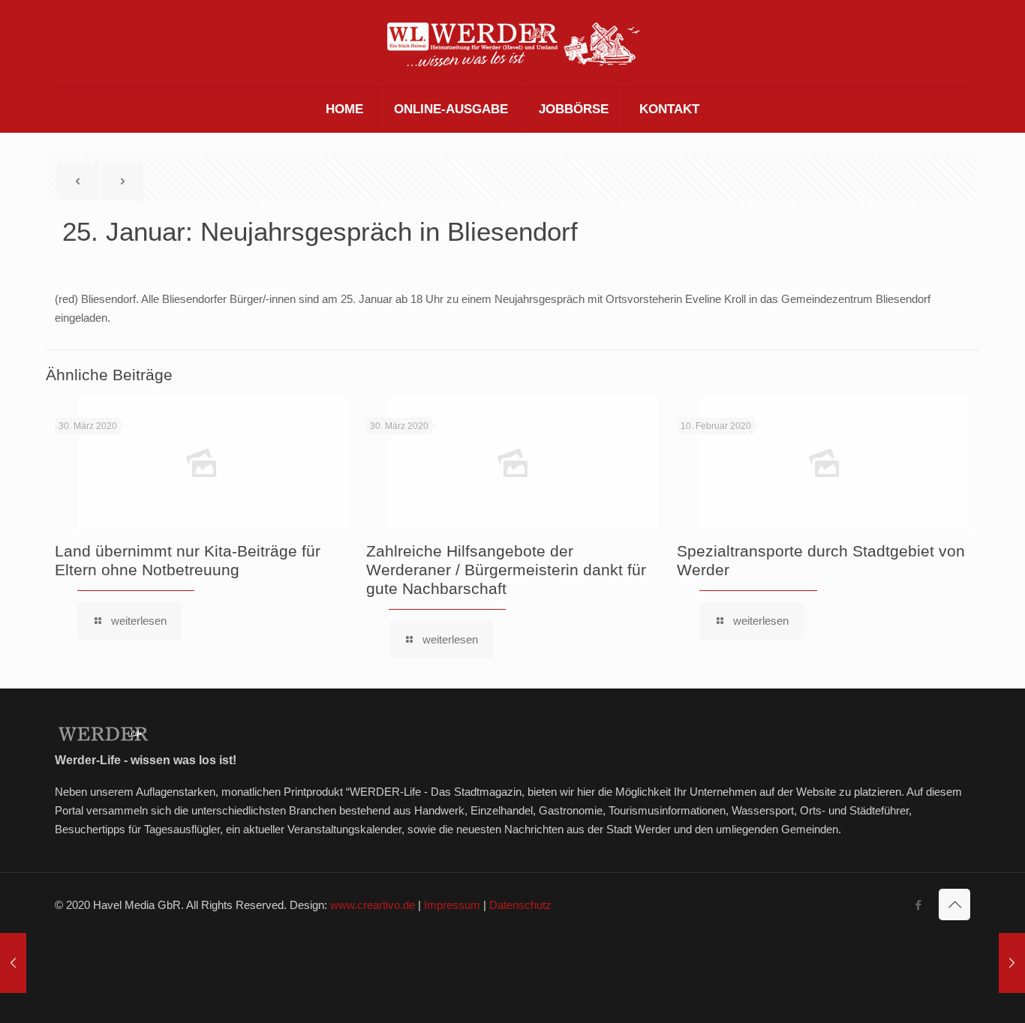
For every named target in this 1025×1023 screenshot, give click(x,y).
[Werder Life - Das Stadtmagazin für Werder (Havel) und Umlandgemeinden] (512, 43)
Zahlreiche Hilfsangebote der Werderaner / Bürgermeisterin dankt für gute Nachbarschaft (506, 569)
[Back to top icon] (954, 904)
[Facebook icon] (918, 904)
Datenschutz (520, 904)
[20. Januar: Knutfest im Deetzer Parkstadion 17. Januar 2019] (13, 963)
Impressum (452, 904)
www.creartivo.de (372, 904)
